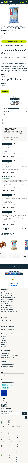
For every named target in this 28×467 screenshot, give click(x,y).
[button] (11, 36)
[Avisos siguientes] (26, 229)
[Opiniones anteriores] (4, 229)
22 (23, 228)
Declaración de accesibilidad (9, 311)
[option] (14, 15)
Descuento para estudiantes (9, 368)
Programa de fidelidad (7, 366)
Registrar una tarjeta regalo (8, 357)
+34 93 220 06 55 (6, 320)
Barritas (11, 4)
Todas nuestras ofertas (7, 364)
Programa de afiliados (7, 331)
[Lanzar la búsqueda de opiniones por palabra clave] (26, 123)
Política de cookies (6, 305)
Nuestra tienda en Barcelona (9, 294)
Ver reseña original (5, 156)
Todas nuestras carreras (7, 382)
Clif (15, 4)
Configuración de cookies (8, 307)
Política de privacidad (7, 309)
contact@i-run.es (6, 322)
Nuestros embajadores (7, 329)
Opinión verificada (7, 145)
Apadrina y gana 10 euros (8, 370)
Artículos (3, 375)
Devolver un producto (7, 299)
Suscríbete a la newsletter (7, 411)
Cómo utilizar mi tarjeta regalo (9, 355)
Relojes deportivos (6, 342)
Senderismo (4, 340)
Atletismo (3, 346)
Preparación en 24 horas (4, 266)
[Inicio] (1, 5)
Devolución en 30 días (14, 266)
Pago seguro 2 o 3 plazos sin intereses (23, 267)
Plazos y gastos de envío (8, 297)
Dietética (5, 4)
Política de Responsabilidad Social (10, 313)
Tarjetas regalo (5, 353)
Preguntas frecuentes (7, 295)
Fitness (3, 344)
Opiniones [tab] (5, 91)
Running (3, 336)
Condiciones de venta (7, 301)
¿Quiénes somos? (6, 292)
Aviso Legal (4, 303)
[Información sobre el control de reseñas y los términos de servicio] (21, 103)
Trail (2, 338)
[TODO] (18, 137)
